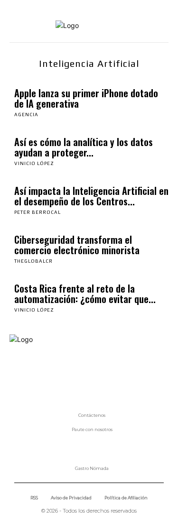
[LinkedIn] (57, 375)
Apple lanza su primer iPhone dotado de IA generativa (86, 98)
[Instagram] (35, 375)
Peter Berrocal (37, 212)
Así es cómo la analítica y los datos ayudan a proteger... (83, 147)
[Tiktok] (78, 375)
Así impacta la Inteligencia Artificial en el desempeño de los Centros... (91, 196)
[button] (157, 26)
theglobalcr (33, 261)
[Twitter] (99, 375)
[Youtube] (121, 375)
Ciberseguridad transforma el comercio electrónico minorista (77, 244)
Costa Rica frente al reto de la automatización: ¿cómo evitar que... (85, 293)
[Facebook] (14, 375)
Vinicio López (34, 163)
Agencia (26, 114)
